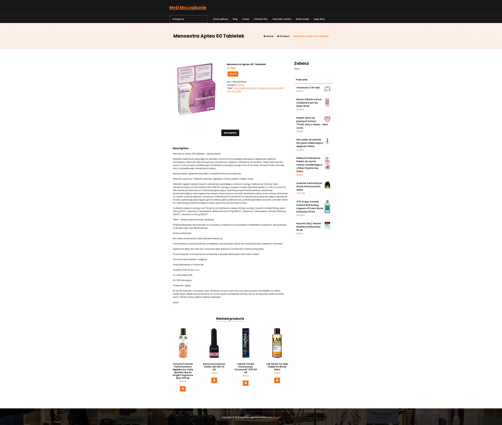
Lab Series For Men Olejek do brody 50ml (277, 366)
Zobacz (233, 74)
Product (284, 36)
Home (269, 36)
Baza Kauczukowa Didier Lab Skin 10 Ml (214, 366)
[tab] (230, 133)
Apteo (241, 84)
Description (230, 132)
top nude (236, 91)
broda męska (239, 88)
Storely (277, 417)
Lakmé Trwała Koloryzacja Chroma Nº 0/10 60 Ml (245, 368)
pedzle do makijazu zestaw (261, 88)
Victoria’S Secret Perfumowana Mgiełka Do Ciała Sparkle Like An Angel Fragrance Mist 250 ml (183, 370)
